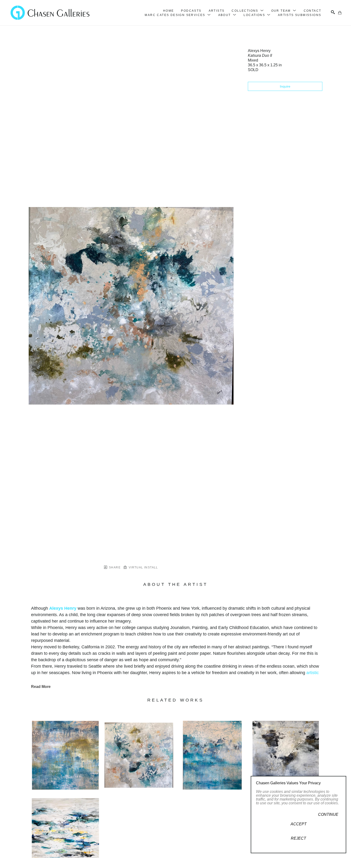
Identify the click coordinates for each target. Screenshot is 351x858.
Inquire (285, 86)
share (114, 567)
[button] (248, 10)
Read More (41, 687)
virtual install (143, 567)
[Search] (333, 12)
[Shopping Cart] (339, 13)
